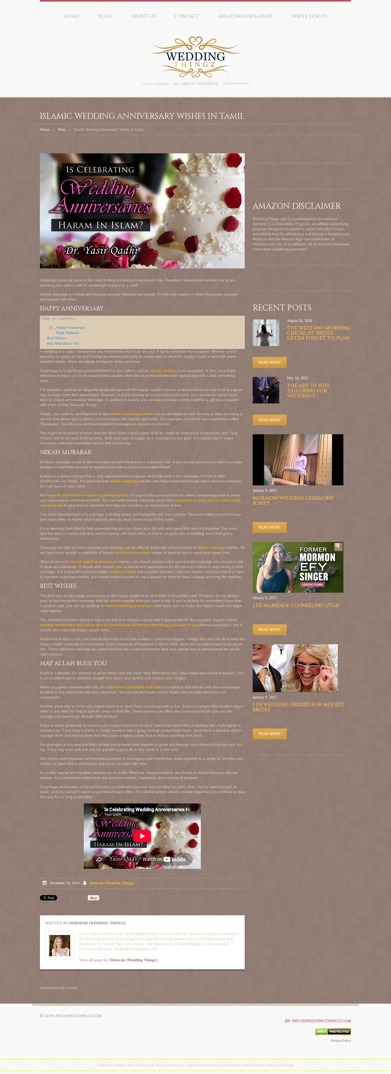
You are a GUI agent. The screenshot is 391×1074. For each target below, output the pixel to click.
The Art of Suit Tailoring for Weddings (308, 390)
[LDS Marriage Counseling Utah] (298, 567)
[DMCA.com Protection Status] (333, 1031)
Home (72, 16)
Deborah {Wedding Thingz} (112, 883)
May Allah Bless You (63, 344)
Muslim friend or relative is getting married (92, 495)
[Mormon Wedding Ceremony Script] (298, 459)
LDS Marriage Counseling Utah (296, 605)
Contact (186, 16)
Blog (105, 16)
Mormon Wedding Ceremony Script (293, 501)
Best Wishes (56, 338)
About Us (143, 16)
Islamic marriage (212, 547)
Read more (270, 362)
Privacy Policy (341, 1041)
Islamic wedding (163, 370)
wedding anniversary (132, 552)
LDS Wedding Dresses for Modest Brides (299, 707)
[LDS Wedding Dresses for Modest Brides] (295, 668)
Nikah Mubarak (67, 333)
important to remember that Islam (134, 687)
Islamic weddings (124, 481)
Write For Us (309, 16)
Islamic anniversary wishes (131, 414)
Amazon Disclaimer (245, 16)
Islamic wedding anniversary (94, 561)
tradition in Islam (122, 572)
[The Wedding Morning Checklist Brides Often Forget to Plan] (266, 332)
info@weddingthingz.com (321, 1021)
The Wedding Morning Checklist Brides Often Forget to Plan (319, 333)
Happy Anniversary (70, 328)
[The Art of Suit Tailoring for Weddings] (266, 390)
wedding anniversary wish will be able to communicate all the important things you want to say (119, 625)
